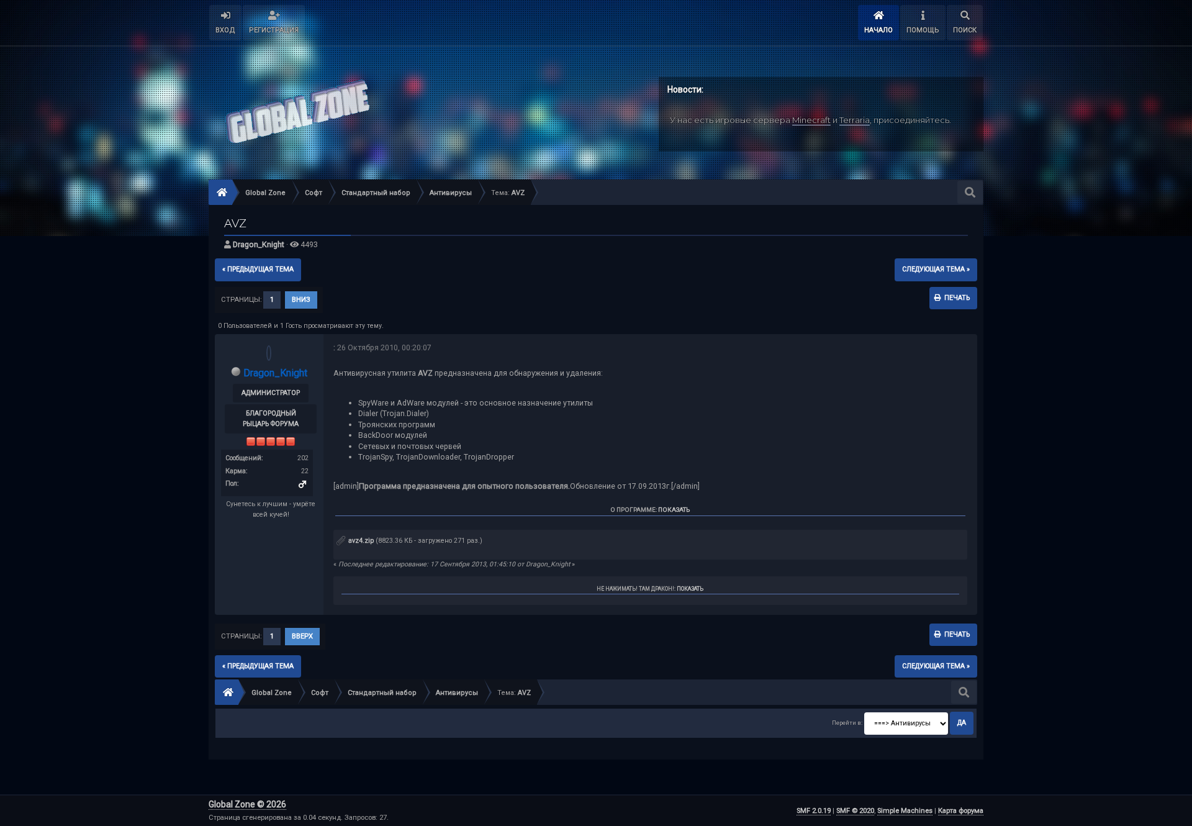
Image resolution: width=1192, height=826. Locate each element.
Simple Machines (904, 811)
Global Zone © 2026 (247, 804)
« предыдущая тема (258, 269)
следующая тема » (936, 269)
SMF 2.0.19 (814, 811)
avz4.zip (360, 541)
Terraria (854, 120)
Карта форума (960, 811)
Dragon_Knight (258, 244)
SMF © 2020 (855, 811)
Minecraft (811, 120)
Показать (674, 509)
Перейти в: (847, 722)
